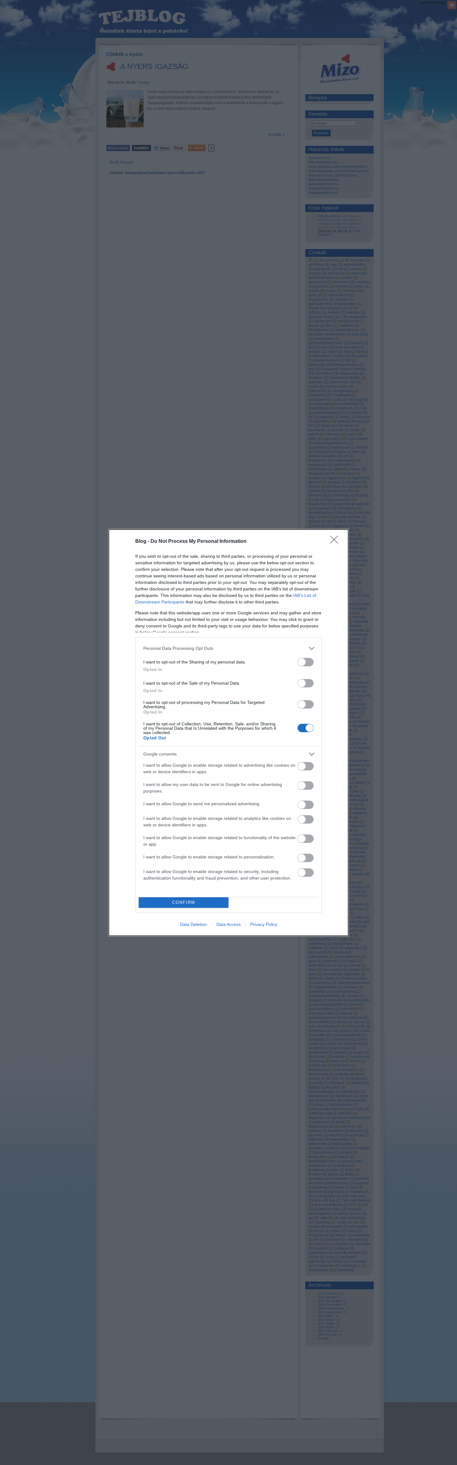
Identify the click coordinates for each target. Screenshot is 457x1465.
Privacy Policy (263, 924)
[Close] (336, 542)
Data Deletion (193, 924)
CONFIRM (183, 902)
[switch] (306, 662)
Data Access (228, 924)
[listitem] (228, 648)
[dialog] (228, 732)
